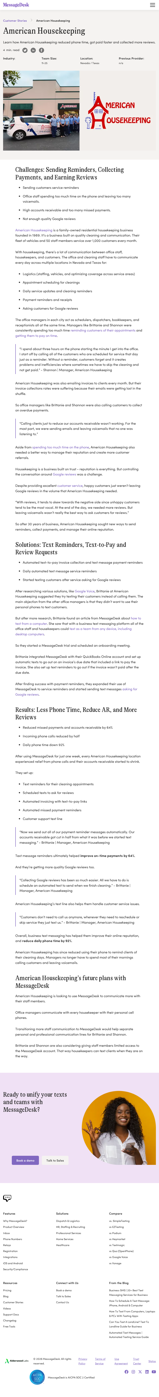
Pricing (7, 1290)
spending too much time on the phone (60, 446)
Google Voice (85, 590)
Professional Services (68, 1233)
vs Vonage (115, 1263)
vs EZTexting (116, 1226)
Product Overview (13, 1226)
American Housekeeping (33, 229)
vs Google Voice (118, 1257)
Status (152, 1361)
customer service (70, 485)
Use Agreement (121, 1361)
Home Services (64, 1239)
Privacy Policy (82, 1361)
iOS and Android (13, 1263)
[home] (17, 5)
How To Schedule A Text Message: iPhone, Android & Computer (129, 1303)
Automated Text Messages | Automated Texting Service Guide (129, 1334)
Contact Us (62, 1302)
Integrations (10, 1257)
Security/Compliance (15, 1269)
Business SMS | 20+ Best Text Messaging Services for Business (128, 1292)
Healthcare (62, 1245)
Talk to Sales (55, 1160)
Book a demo (25, 1160)
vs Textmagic (117, 1245)
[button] (152, 5)
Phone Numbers (12, 1239)
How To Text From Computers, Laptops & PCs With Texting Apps (132, 1313)
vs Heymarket (117, 1239)
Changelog (9, 1320)
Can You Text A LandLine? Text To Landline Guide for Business (129, 1324)
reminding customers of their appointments (103, 330)
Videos (7, 1308)
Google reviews (64, 474)
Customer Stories (15, 20)
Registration (10, 1251)
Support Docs (11, 1314)
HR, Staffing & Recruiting (70, 1226)
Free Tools (9, 1326)
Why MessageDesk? (15, 1220)
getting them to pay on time (36, 335)
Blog (5, 1296)
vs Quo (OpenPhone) (121, 1251)
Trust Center (137, 1361)
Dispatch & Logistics (68, 1220)
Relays (7, 1245)
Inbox (6, 1233)
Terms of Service (100, 1361)
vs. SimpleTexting (119, 1220)
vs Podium (115, 1233)
